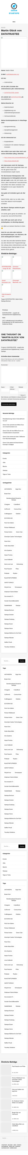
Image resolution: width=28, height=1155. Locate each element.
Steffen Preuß (8, 642)
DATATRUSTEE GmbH (11, 92)
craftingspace (8, 513)
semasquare (18, 587)
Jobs (4, 462)
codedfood (17, 504)
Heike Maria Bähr (9, 545)
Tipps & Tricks (7, 474)
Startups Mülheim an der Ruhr (12, 633)
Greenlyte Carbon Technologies (13, 536)
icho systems (8, 550)
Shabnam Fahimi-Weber (11, 591)
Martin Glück (18, 299)
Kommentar (4, 365)
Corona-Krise (17, 509)
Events (5, 458)
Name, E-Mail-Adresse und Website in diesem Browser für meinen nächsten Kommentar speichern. (13, 397)
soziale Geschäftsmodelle (11, 601)
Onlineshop (19, 564)
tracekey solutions (9, 647)
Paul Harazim (8, 568)
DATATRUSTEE (16, 97)
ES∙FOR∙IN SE (8, 518)
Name (3, 387)
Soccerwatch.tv (8, 596)
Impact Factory (8, 555)
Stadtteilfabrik (8, 605)
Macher (3, 27)
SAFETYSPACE (9, 582)
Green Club (19, 532)
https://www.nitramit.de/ (11, 161)
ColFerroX (7, 509)
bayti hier (18, 489)
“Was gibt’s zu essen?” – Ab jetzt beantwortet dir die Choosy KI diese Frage (17, 1112)
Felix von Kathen (9, 523)
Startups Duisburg (9, 619)
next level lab (8, 564)
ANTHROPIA (8, 489)
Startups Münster (9, 637)
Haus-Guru (7, 541)
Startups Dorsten (9, 614)
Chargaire (7, 504)
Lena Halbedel (8, 559)
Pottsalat (6, 573)
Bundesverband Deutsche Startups (14, 499)
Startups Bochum (6, 301)
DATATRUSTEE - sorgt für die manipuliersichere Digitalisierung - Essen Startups (12, 349)
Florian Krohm (8, 532)
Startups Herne (8, 628)
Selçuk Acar (7, 587)
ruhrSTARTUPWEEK (10, 578)
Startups (5, 470)
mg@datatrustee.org (12, 74)
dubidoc (18, 513)
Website (21, 387)
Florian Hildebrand (9, 527)
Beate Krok (7, 493)
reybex (15, 573)
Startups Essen (8, 624)
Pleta (17, 568)
